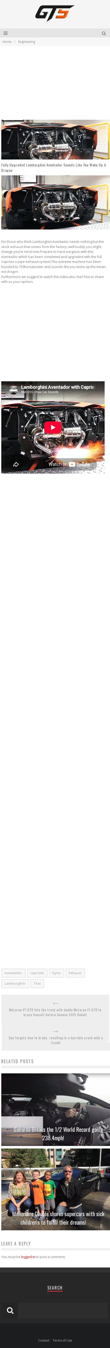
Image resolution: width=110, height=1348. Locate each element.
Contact (43, 1340)
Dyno (56, 973)
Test (37, 983)
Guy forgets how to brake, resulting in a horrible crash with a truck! (56, 1040)
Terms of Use (62, 1340)
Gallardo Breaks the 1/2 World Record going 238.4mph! (58, 1133)
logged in (28, 1256)
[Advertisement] (44, 82)
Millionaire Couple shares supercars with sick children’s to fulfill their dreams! (58, 1218)
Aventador (13, 973)
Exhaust (75, 973)
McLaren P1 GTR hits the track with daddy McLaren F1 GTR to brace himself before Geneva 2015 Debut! (55, 1012)
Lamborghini (15, 983)
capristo (37, 973)
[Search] (104, 32)
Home (7, 41)
